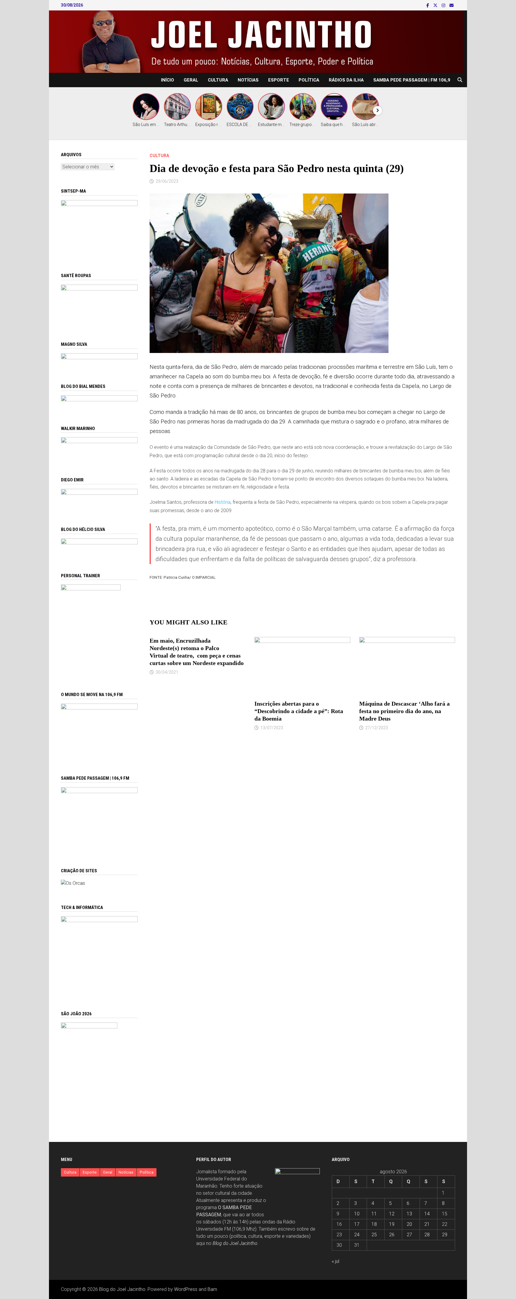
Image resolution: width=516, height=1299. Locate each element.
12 (391, 1214)
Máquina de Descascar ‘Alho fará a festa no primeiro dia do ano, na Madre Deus (404, 711)
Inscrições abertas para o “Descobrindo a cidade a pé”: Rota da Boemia (298, 711)
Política (309, 80)
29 (444, 1234)
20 (409, 1224)
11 (374, 1214)
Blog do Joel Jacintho (235, 1243)
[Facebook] (428, 5)
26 (391, 1234)
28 (427, 1234)
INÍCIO (167, 80)
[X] (436, 5)
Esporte (278, 80)
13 (409, 1214)
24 (357, 1234)
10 (357, 1214)
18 (374, 1224)
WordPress (185, 1289)
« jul (335, 1261)
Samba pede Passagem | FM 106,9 (411, 80)
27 (409, 1234)
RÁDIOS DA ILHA (346, 80)
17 (357, 1224)
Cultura (218, 80)
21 (427, 1224)
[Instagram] (444, 5)
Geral (191, 80)
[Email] (451, 5)
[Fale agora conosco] (73, 883)
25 (374, 1234)
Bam (212, 1289)
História (223, 502)
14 (427, 1214)
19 (391, 1224)
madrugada (248, 421)
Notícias (248, 80)
